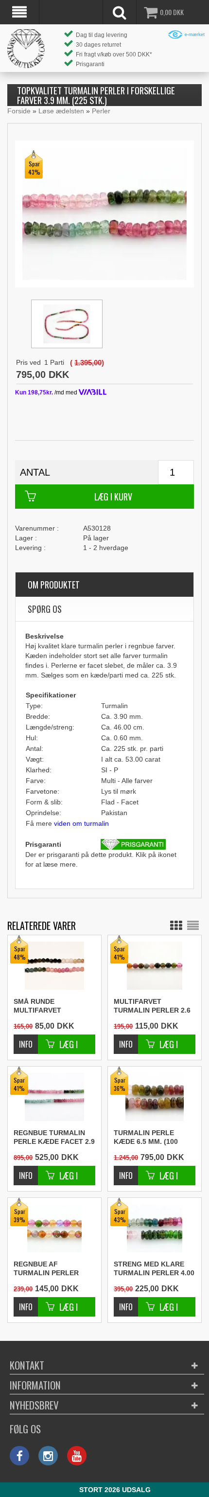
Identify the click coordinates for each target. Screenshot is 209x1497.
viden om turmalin (81, 823)
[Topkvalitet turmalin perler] (104, 213)
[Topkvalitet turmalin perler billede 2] (67, 324)
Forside (19, 111)
